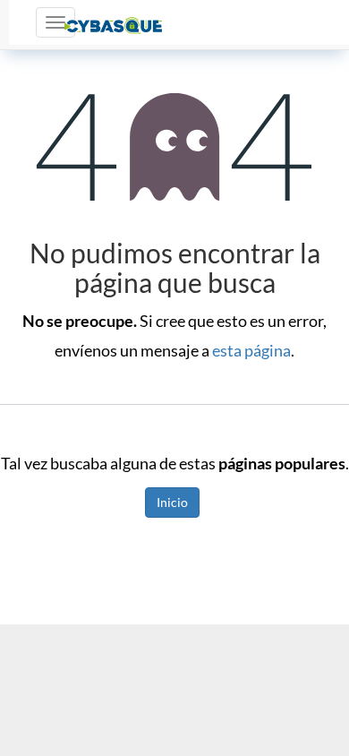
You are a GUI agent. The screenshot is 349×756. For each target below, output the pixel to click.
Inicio (172, 502)
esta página (251, 350)
